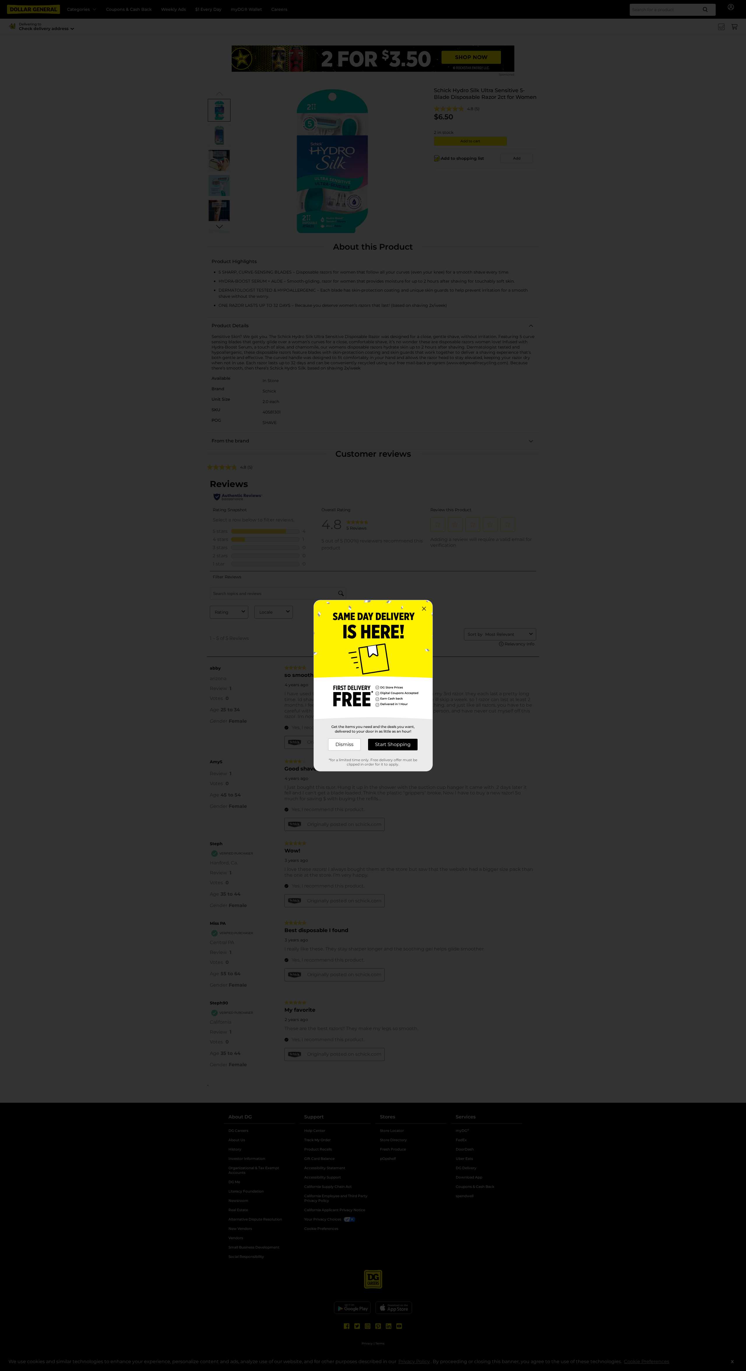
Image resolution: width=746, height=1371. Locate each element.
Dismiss (344, 744)
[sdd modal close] (424, 608)
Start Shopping (393, 744)
